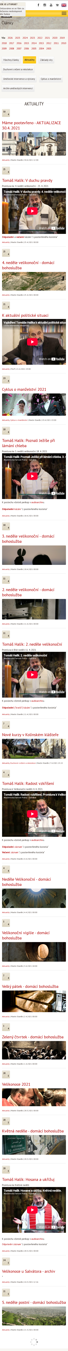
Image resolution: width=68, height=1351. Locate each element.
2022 (39, 37)
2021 (47, 37)
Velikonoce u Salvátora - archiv (28, 1271)
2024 (25, 37)
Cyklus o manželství (19, 420)
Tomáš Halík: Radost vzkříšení (28, 783)
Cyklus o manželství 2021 (24, 389)
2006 (26, 48)
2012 (48, 43)
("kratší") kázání (16, 707)
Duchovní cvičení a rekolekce (23, 763)
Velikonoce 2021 (16, 1084)
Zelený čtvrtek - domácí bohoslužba (33, 1036)
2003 (48, 48)
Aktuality (6, 160)
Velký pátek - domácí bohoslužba (30, 986)
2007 (19, 48)
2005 (33, 48)
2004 (41, 48)
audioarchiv (37, 502)
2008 (11, 48)
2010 (63, 43)
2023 (32, 37)
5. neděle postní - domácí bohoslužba (34, 1302)
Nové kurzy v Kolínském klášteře (30, 734)
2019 (62, 37)
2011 (56, 43)
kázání (11, 509)
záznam (12, 846)
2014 (33, 43)
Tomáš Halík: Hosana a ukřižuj (28, 1179)
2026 (10, 37)
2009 (4, 48)
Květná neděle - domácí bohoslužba (33, 1131)
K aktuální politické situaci (25, 315)
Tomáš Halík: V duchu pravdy (27, 180)
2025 (17, 37)
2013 (41, 43)
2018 (4, 43)
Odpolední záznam (11, 1244)
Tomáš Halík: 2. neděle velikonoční (32, 644)
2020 (54, 37)
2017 (11, 43)
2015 (26, 43)
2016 (19, 43)
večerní (20, 236)
